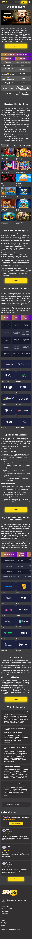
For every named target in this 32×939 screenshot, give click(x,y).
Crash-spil (17, 145)
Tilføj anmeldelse (16, 823)
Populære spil (3, 145)
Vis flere (16, 879)
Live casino (11, 145)
